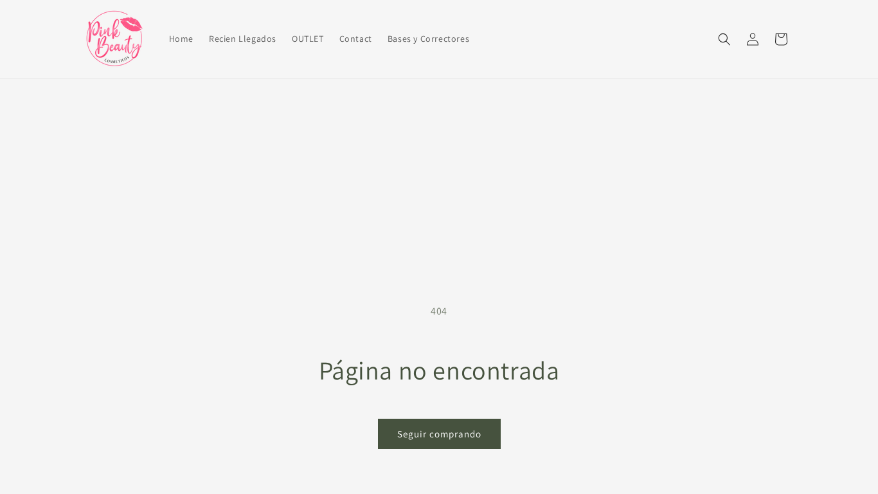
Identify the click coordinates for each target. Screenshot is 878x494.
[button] (724, 39)
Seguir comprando (439, 434)
